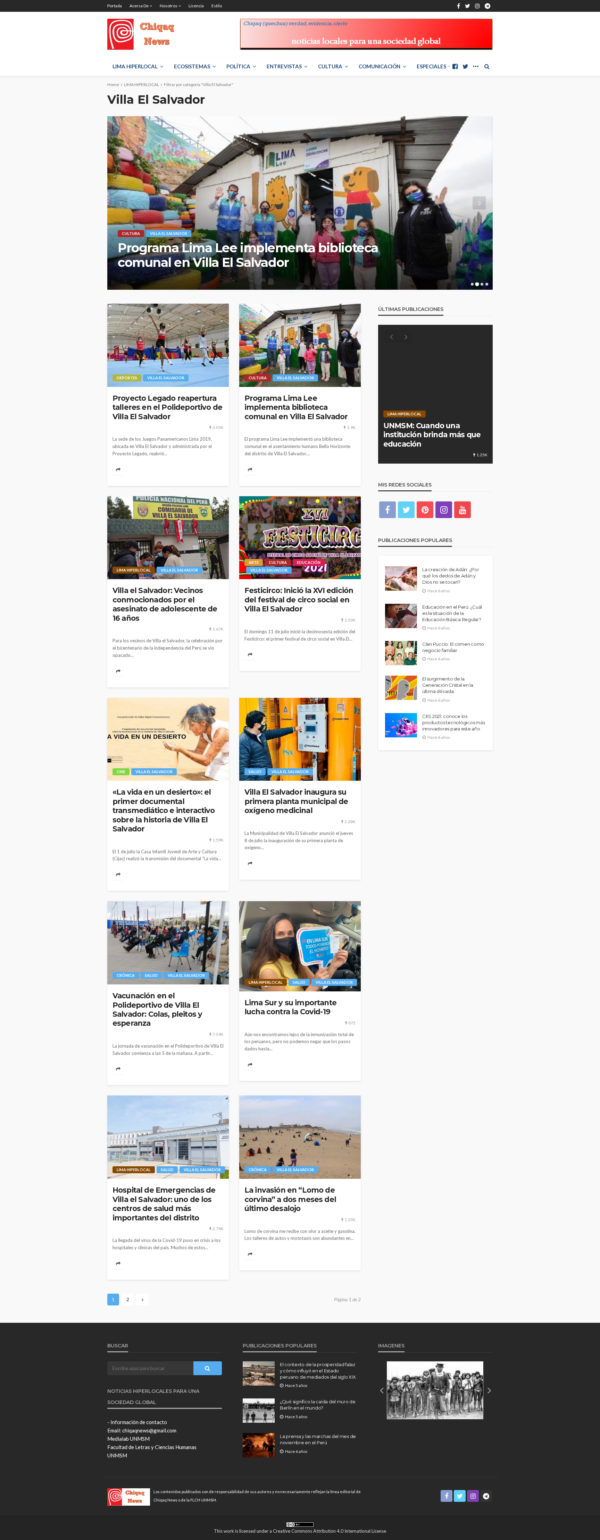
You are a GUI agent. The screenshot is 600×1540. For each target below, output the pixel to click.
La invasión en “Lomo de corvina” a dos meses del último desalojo (290, 1199)
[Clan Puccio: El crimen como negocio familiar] (401, 653)
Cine (121, 771)
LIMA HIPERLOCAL (135, 66)
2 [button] (477, 284)
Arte (254, 562)
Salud (255, 771)
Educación (308, 562)
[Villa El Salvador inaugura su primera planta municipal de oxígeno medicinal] (300, 739)
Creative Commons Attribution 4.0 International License (329, 1531)
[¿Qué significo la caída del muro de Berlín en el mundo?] (259, 1410)
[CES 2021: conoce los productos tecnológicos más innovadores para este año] (401, 725)
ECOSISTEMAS (192, 66)
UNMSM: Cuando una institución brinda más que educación (432, 434)
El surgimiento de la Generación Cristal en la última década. (447, 685)
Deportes (127, 377)
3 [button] (482, 284)
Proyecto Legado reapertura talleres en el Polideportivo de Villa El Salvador (167, 407)
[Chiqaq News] (145, 34)
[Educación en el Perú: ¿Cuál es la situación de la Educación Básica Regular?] (401, 616)
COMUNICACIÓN (379, 66)
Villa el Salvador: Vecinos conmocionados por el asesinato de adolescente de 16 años (261, 255)
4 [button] (487, 284)
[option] (300, 203)
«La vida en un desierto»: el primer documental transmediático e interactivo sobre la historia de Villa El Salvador (163, 810)
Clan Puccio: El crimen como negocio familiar (453, 647)
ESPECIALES (431, 66)
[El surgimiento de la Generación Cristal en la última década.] (401, 688)
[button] (381, 1390)
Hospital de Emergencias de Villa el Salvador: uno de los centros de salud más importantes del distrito (163, 1204)
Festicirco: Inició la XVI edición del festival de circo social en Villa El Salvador (298, 599)
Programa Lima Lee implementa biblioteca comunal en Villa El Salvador (296, 407)
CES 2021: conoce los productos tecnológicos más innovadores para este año (453, 722)
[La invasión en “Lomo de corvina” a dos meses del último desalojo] (300, 1137)
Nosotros (168, 5)
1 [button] (472, 284)
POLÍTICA (238, 66)
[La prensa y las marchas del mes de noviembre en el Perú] (259, 1445)
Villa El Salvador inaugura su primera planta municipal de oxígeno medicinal (296, 801)
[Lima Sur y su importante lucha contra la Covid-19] (300, 946)
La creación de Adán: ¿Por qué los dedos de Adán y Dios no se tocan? (450, 576)
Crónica (126, 975)
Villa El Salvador (184, 233)
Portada (114, 5)
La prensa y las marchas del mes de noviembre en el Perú (318, 1439)
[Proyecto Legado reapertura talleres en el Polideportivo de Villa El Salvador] (168, 345)
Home (113, 84)
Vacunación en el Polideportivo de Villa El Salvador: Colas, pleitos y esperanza (157, 1009)
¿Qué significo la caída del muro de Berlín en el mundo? (318, 1405)
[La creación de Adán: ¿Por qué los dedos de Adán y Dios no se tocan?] (401, 578)
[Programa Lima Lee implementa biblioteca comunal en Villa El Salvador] (300, 345)
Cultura (330, 66)
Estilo (216, 5)
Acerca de (139, 5)
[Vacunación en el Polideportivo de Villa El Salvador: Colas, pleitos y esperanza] (168, 942)
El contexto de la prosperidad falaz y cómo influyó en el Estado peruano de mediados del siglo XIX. (318, 1371)
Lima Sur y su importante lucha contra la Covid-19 (290, 1007)
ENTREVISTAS (284, 66)
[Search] (487, 66)
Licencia (196, 5)
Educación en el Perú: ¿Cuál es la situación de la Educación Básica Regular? (452, 613)
